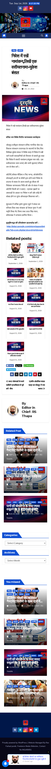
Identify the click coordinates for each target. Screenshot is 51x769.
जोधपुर (14, 50)
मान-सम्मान (35, 439)
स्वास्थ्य (21, 443)
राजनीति (34, 469)
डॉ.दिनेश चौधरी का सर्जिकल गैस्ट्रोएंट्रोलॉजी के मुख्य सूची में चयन (23, 450)
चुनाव (21, 469)
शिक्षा (15, 443)
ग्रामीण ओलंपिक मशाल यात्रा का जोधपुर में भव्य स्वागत (37, 385)
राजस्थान (9, 443)
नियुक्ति (28, 439)
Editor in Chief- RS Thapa (30, 84)
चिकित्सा (22, 439)
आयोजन (20, 50)
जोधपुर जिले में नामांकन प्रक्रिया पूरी (24, 478)
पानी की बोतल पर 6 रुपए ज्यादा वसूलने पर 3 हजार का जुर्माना (23, 507)
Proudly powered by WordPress (14, 743)
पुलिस (20, 502)
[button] (42, 35)
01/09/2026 (14, 606)
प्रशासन (27, 469)
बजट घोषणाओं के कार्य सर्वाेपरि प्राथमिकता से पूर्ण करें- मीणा (15, 385)
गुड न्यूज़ (15, 439)
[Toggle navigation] (24, 36)
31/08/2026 (14, 667)
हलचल (27, 443)
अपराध (14, 502)
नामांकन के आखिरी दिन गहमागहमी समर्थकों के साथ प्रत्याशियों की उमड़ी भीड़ (25, 693)
